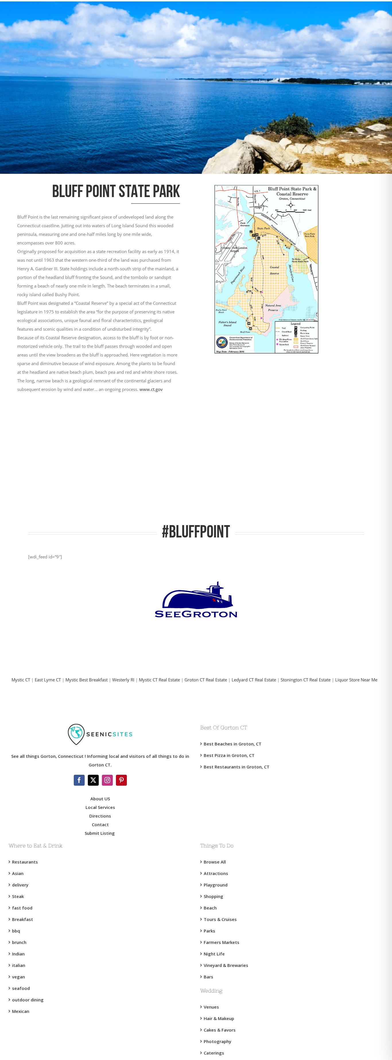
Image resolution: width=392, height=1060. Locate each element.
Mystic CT (20, 680)
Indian (18, 954)
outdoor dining (28, 1000)
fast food (22, 908)
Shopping (213, 896)
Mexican (20, 1011)
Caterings (214, 1053)
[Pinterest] (121, 780)
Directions (100, 816)
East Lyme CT (48, 680)
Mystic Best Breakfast (86, 680)
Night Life (214, 954)
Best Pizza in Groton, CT (229, 755)
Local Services (100, 807)
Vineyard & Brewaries (226, 965)
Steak (18, 896)
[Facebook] (79, 780)
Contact (100, 824)
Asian (18, 873)
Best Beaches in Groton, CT (232, 744)
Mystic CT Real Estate (159, 680)
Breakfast (22, 919)
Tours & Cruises (220, 919)
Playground (216, 885)
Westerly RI (123, 680)
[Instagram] (107, 780)
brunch (19, 942)
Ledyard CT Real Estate (254, 680)
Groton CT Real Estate (206, 680)
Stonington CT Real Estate (306, 680)
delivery (20, 885)
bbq (16, 931)
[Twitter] (93, 780)
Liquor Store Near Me (356, 680)
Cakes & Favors (220, 1030)
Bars (208, 977)
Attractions (216, 873)
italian (18, 965)
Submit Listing (100, 833)
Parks (209, 931)
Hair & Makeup (219, 1018)
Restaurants (25, 862)
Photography (217, 1041)
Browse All (215, 862)
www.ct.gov (151, 389)
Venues (211, 1007)
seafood (21, 988)
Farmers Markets (221, 942)
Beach (210, 908)
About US (100, 798)
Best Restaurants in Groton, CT (236, 767)
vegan (18, 977)
